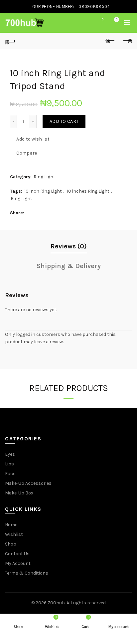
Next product (127, 41)
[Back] (10, 41)
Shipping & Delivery (69, 266)
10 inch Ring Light (43, 191)
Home (11, 525)
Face (10, 473)
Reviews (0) (69, 246)
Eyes (10, 454)
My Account (18, 563)
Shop (10, 544)
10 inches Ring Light (88, 191)
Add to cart (64, 121)
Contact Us (17, 554)
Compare (26, 153)
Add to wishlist (33, 139)
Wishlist (102, 19)
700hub (56, 603)
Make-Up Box (19, 493)
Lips (9, 464)
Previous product (110, 41)
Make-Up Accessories (28, 483)
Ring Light (44, 177)
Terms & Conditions (26, 573)
